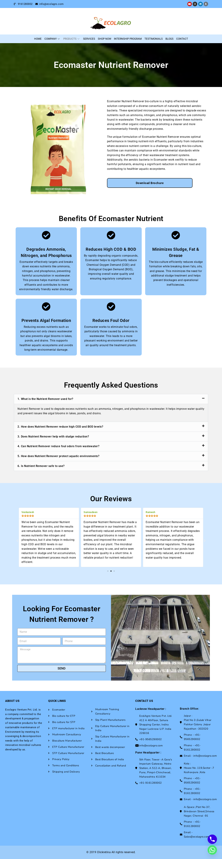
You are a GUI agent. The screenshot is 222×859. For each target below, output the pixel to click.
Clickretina (104, 852)
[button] (111, 399)
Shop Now (104, 38)
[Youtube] (189, 4)
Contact (182, 38)
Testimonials (153, 38)
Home (38, 38)
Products (69, 38)
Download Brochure (150, 183)
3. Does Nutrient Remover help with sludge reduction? (53, 436)
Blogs (169, 38)
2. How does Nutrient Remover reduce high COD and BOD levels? (60, 426)
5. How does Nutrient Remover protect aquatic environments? (58, 456)
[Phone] (212, 839)
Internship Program (128, 38)
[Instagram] (195, 4)
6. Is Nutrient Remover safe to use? (41, 466)
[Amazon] (206, 4)
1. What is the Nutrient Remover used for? (45, 399)
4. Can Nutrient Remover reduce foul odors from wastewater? (58, 446)
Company (50, 38)
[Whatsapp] (212, 850)
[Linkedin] (200, 4)
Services (89, 38)
